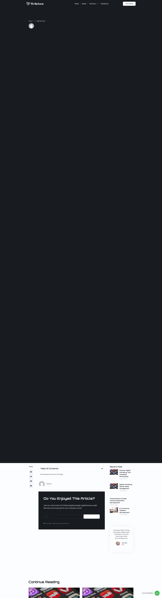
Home (77, 4)
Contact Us (104, 4)
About (84, 4)
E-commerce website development (124, 510)
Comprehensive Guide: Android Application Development (118, 500)
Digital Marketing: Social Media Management (125, 486)
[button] (31, 472)
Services (93, 4)
